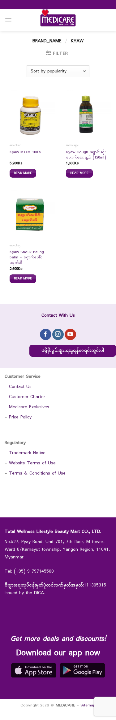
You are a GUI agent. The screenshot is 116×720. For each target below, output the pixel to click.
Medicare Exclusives (29, 407)
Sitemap (88, 705)
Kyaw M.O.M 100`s (25, 152)
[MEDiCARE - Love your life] (58, 20)
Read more (23, 173)
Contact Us (20, 386)
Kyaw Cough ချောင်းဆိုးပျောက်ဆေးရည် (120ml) (86, 155)
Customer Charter (27, 397)
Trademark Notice (27, 453)
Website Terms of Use (32, 463)
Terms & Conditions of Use (37, 473)
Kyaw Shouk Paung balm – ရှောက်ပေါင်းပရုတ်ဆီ (27, 258)
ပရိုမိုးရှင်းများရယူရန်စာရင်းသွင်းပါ (72, 350)
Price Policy (20, 417)
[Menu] (8, 20)
